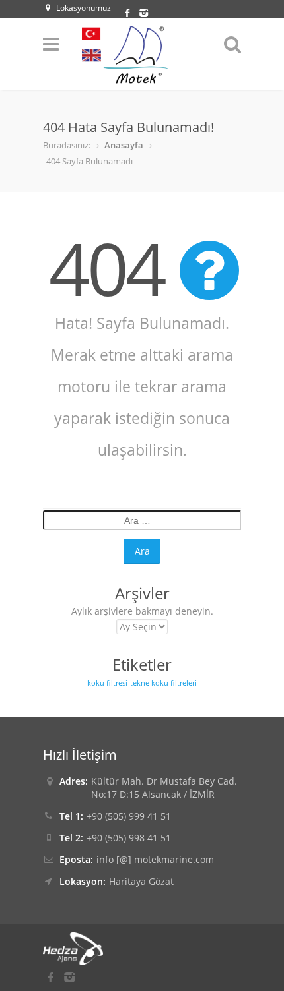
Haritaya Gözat (141, 881)
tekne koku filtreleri (163, 683)
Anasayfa (123, 145)
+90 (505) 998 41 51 (129, 837)
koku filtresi (107, 683)
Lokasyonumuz (83, 7)
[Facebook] (128, 11)
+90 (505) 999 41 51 (129, 816)
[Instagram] (142, 11)
